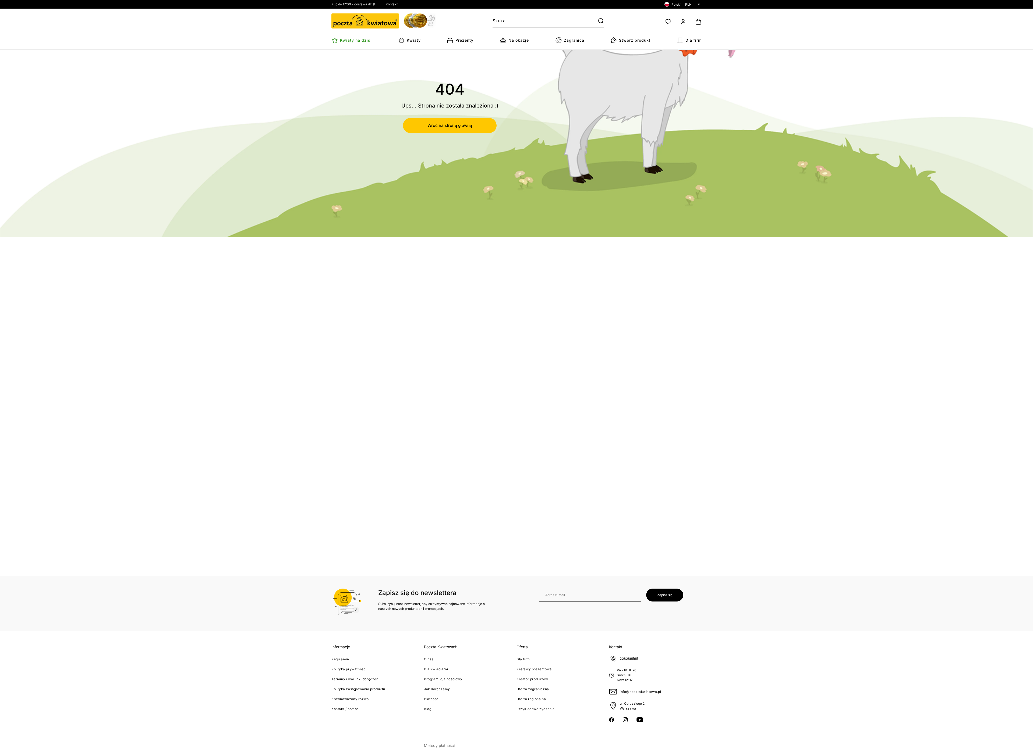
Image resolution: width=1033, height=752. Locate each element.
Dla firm (523, 659)
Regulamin (340, 659)
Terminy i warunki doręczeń (354, 679)
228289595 (629, 659)
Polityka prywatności (349, 669)
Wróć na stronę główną (449, 125)
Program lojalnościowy (443, 679)
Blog (427, 709)
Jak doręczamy (437, 689)
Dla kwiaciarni (436, 669)
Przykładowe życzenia (535, 709)
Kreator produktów (532, 679)
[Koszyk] (698, 21)
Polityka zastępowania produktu (358, 689)
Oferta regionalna (531, 699)
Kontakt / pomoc (345, 709)
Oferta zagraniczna (532, 689)
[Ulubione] (668, 21)
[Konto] (683, 21)
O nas (428, 659)
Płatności (431, 699)
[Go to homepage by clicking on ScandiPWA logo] (365, 20)
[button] (597, 21)
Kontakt (392, 4)
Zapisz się (665, 595)
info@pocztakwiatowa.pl (640, 692)
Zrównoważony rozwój (350, 699)
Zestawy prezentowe (534, 669)
